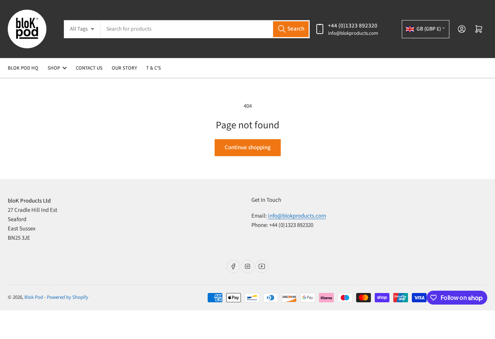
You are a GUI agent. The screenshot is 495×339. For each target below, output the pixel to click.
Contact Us (89, 68)
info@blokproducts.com (353, 33)
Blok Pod (33, 297)
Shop (54, 68)
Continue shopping (248, 147)
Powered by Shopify (67, 297)
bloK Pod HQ (23, 68)
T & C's (153, 68)
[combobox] (205, 29)
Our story (124, 68)
